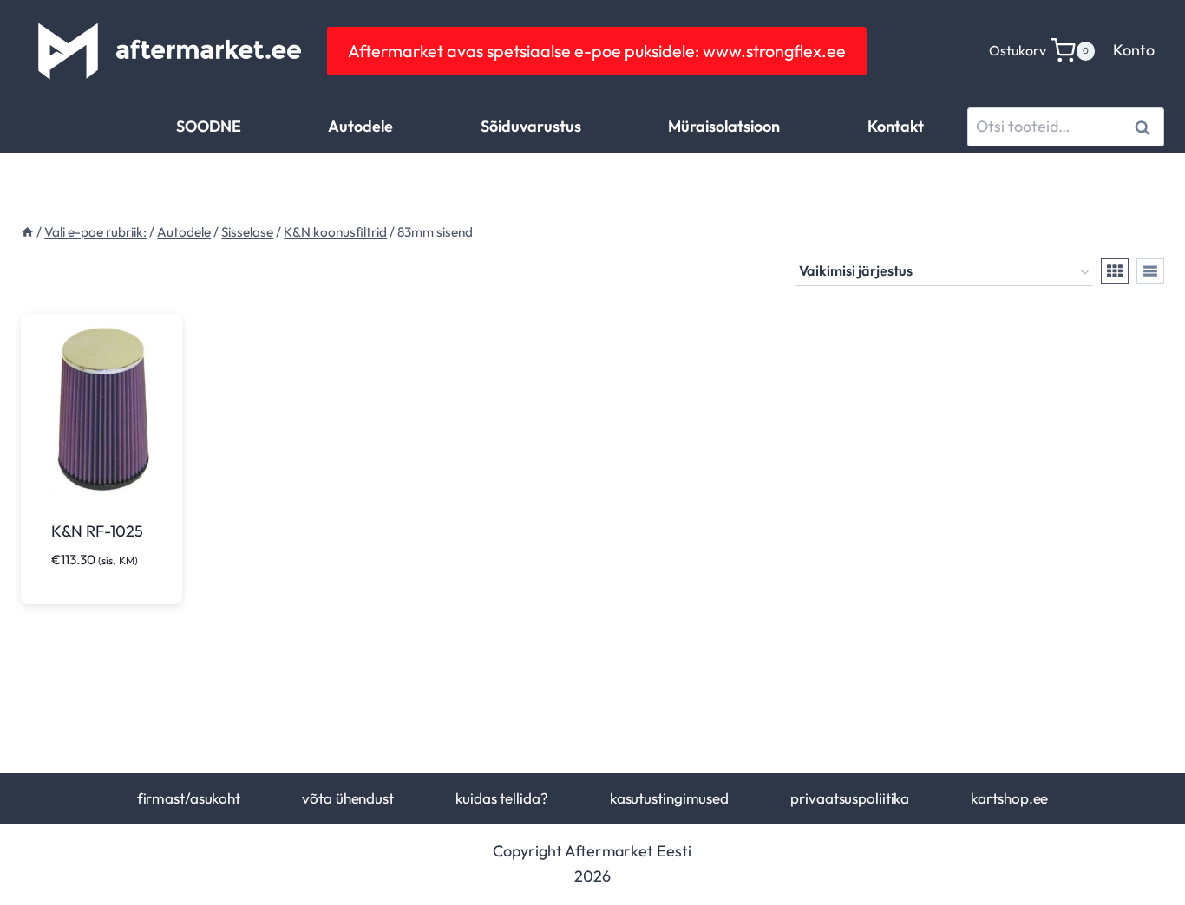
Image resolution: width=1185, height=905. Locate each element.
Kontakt (895, 126)
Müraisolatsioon (724, 126)
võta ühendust (348, 798)
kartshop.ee (1009, 798)
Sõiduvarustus (531, 126)
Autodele (360, 126)
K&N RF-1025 (97, 531)
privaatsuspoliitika (849, 798)
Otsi (1145, 127)
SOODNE (208, 126)
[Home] (27, 232)
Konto (1134, 50)
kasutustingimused (669, 798)
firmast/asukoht (188, 798)
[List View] (1150, 271)
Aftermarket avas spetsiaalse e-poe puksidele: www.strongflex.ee (597, 51)
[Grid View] (1115, 271)
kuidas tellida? (501, 798)
